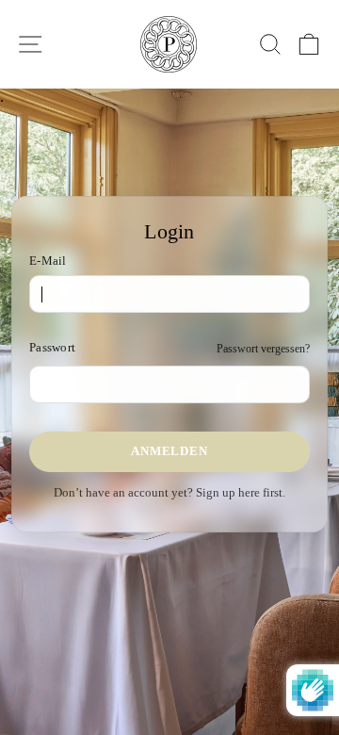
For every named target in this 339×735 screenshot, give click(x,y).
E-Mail (48, 261)
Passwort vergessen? (263, 348)
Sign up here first (239, 492)
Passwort (52, 347)
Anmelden (169, 451)
